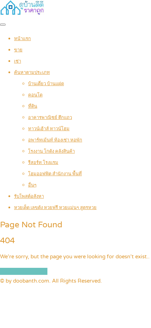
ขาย (18, 50)
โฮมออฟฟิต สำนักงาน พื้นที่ (55, 174)
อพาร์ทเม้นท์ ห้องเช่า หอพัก (55, 140)
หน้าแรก (22, 39)
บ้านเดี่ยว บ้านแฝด (46, 84)
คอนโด (35, 95)
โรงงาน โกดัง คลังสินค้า (51, 151)
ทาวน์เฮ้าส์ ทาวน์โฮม (49, 129)
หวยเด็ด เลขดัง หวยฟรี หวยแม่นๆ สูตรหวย (55, 207)
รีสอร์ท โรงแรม (43, 162)
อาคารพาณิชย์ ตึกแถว (50, 117)
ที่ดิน (32, 106)
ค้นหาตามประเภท (32, 72)
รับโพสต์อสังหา (29, 196)
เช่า (17, 61)
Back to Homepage (23, 271)
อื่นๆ (32, 185)
